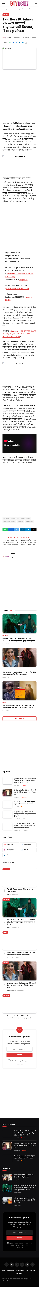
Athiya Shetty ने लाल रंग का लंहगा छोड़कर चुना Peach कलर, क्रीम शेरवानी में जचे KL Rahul (28, 542)
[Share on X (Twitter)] (16, 42)
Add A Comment (19, 718)
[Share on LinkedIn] (19, 42)
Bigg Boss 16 (6, 518)
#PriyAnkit (23, 279)
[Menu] (3, 3)
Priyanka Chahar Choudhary (9, 521)
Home (3, 9)
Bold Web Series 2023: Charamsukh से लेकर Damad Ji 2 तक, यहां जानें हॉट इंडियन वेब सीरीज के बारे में (25, 780)
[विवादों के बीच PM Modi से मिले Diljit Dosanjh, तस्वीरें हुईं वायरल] (19, 877)
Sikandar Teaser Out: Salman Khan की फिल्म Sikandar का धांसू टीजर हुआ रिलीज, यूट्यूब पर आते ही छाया (18, 640)
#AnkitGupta (12, 273)
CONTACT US (19, 1274)
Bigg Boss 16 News (15, 518)
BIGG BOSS (6, 14)
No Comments (26, 38)
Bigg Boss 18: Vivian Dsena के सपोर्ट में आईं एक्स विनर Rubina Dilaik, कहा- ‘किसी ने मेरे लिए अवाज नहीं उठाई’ (18, 707)
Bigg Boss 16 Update (25, 518)
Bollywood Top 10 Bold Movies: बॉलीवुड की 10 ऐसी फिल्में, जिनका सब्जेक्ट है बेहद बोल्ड (25, 814)
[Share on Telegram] (22, 42)
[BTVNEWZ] (19, 3)
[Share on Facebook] (13, 42)
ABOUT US (32, 1271)
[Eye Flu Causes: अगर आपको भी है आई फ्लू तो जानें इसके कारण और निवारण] (7, 804)
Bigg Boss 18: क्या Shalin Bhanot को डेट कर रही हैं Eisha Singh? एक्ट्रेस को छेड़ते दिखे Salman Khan (19, 673)
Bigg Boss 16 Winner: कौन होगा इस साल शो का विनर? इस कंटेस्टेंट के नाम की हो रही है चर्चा (10, 542)
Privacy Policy (24, 1062)
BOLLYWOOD (6, 869)
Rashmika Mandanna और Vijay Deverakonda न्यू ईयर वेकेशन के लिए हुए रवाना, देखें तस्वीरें (21, 1017)
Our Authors (10, 1271)
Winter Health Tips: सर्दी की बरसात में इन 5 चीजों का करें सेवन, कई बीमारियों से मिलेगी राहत (21, 954)
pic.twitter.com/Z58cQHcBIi (17, 288)
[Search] (36, 3)
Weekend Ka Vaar (29, 521)
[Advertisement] (19, 96)
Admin (9, 38)
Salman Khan (20, 521)
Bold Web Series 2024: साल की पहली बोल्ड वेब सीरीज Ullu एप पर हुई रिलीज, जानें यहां (25, 792)
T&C (27, 1271)
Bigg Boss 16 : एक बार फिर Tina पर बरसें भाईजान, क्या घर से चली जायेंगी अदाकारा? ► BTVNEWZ (19, 334)
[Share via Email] (25, 42)
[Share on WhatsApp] (9, 42)
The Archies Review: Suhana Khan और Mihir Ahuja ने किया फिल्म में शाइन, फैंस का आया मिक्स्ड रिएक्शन (25, 826)
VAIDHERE (5, 1281)
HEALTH (5, 932)
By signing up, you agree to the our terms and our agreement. (20, 1062)
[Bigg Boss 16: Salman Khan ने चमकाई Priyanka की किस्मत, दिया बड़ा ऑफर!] (19, 58)
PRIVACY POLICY (20, 1271)
